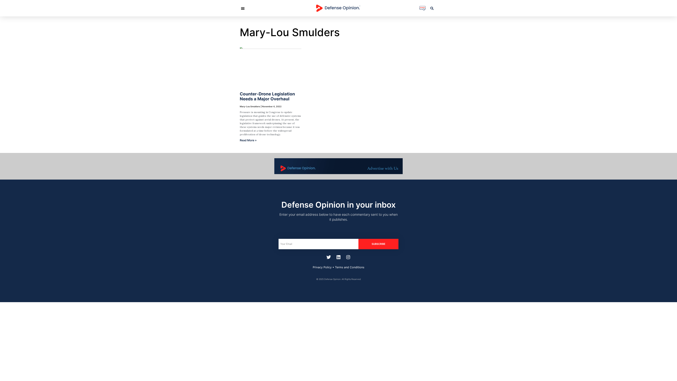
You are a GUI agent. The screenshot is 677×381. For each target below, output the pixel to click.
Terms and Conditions (349, 267)
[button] (243, 8)
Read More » (248, 140)
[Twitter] (328, 257)
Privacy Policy (322, 267)
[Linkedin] (338, 257)
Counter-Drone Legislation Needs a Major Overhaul (267, 96)
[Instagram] (348, 257)
